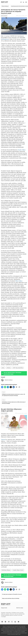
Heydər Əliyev (21, 149)
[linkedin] (14, 387)
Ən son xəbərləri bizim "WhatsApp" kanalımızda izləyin (12, 373)
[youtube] (18, 622)
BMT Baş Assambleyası (18, 367)
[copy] (19, 387)
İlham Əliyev (5, 6)
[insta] (5, 622)
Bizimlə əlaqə (19, 607)
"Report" (3, 439)
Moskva (8, 367)
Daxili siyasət (4, 15)
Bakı (3, 367)
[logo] (4, 2)
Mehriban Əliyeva (6, 570)
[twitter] (11, 387)
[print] (16, 387)
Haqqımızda (4, 607)
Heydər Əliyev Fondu (18, 570)
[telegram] (8, 387)
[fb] (2, 387)
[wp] (5, 387)
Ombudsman (5, 39)
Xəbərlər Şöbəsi (8, 380)
